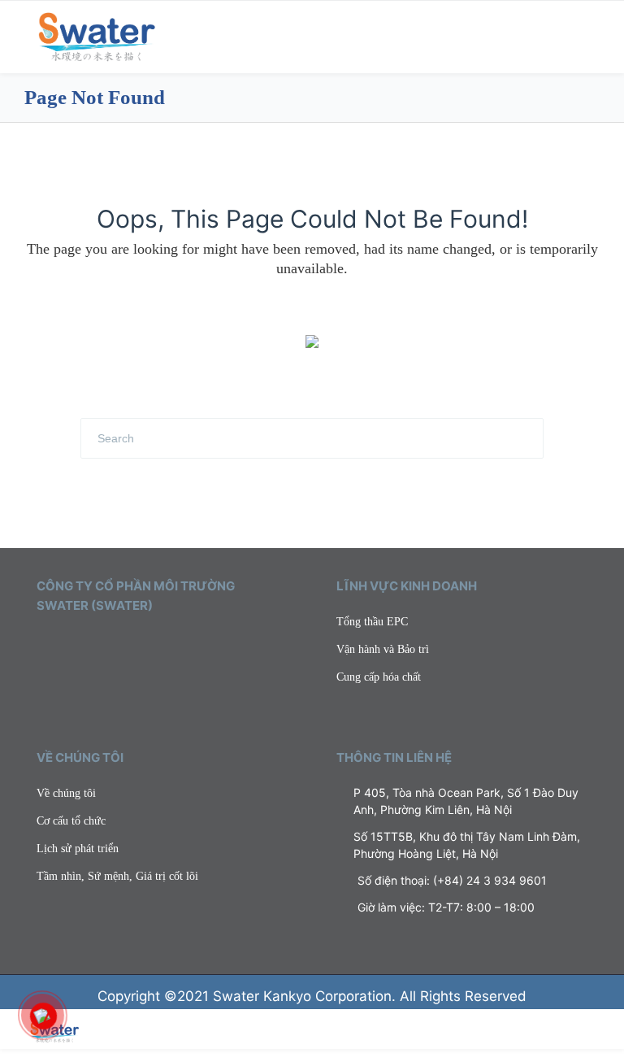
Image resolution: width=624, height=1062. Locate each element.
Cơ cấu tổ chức (71, 821)
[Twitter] (42, 644)
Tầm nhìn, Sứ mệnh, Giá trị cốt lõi (117, 876)
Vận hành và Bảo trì (382, 649)
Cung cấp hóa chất (378, 677)
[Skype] (136, 644)
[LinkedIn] (89, 644)
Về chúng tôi (66, 793)
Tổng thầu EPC (372, 622)
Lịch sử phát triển (78, 848)
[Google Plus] (113, 644)
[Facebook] (66, 644)
